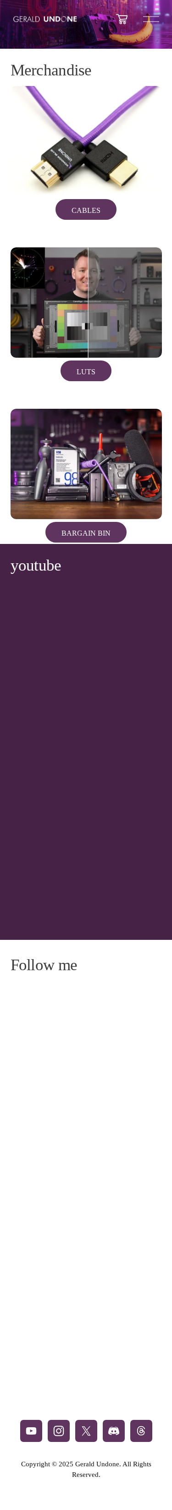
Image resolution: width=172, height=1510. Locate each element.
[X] (86, 1431)
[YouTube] (31, 1431)
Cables (86, 210)
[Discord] (114, 1431)
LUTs (86, 372)
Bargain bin (86, 533)
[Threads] (141, 1431)
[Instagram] (59, 1431)
